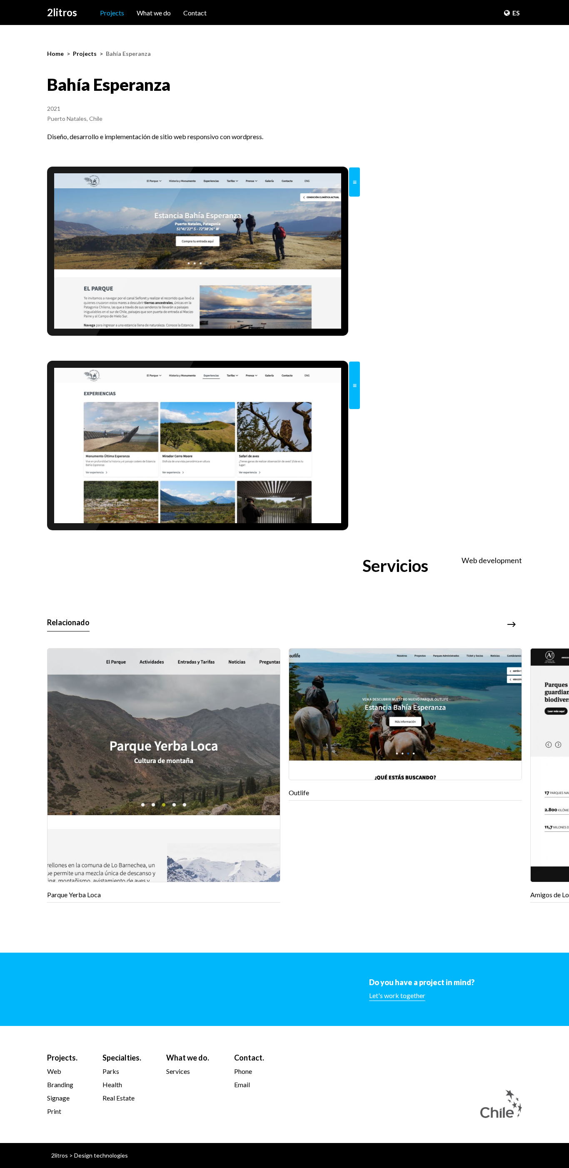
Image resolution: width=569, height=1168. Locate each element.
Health (112, 1084)
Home (55, 53)
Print (54, 1111)
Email (242, 1084)
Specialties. (121, 1057)
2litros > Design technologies (89, 1155)
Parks (110, 1071)
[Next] (511, 624)
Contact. (249, 1057)
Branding (60, 1084)
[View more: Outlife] (405, 724)
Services (178, 1071)
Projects (112, 13)
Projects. (62, 1057)
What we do (154, 13)
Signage (58, 1098)
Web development (492, 560)
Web (54, 1071)
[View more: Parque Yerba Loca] (163, 775)
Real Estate (118, 1098)
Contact (195, 13)
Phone (243, 1071)
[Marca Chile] (501, 1104)
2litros (62, 12)
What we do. (187, 1057)
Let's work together (397, 995)
